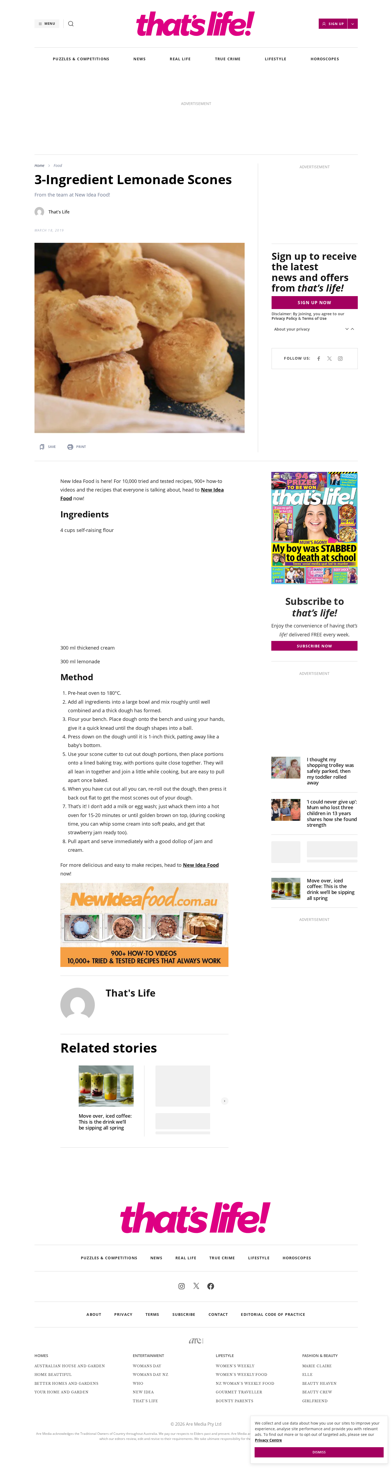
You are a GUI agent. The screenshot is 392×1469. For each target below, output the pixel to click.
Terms (152, 1314)
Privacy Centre (268, 1440)
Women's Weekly (235, 1366)
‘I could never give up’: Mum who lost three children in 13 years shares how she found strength (332, 813)
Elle (307, 1375)
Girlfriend (315, 1401)
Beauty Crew (317, 1392)
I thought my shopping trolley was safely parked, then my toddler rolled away (330, 771)
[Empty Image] (285, 852)
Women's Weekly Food (242, 1375)
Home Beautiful (53, 1375)
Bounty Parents (234, 1401)
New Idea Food (201, 865)
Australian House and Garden (69, 1366)
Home (39, 165)
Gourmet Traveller (239, 1392)
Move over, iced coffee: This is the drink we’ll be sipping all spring (105, 1122)
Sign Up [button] (336, 24)
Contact (218, 1314)
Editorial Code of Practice (273, 1314)
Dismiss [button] (319, 1452)
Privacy (123, 1314)
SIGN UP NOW (314, 303)
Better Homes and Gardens (66, 1384)
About (93, 1314)
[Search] (71, 24)
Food (58, 165)
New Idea (143, 1392)
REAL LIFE (180, 59)
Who (138, 1384)
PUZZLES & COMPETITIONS (81, 59)
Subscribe (184, 1314)
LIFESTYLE (275, 59)
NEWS (139, 59)
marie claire (317, 1366)
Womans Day (147, 1366)
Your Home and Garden (61, 1392)
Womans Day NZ (150, 1375)
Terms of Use (314, 318)
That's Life (59, 212)
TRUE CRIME (228, 59)
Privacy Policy (284, 318)
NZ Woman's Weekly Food (245, 1384)
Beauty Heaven (319, 1384)
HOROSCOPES (325, 59)
